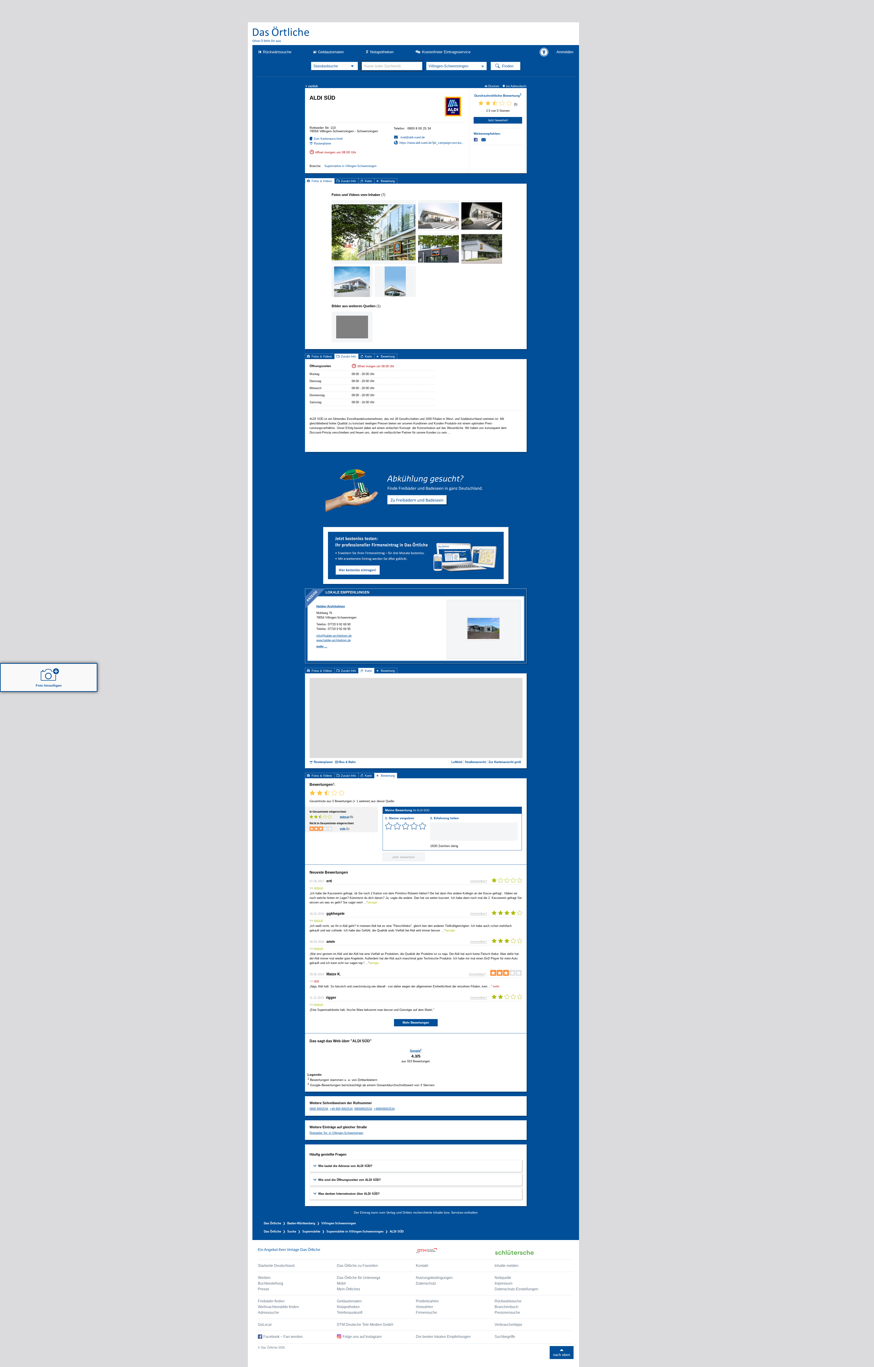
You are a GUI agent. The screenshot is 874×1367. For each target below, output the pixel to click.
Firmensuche (426, 1312)
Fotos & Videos (322, 181)
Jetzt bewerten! (498, 120)
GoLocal (265, 1324)
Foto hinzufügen (49, 685)
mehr (496, 986)
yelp (342, 828)
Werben (264, 1278)
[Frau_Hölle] (352, 327)
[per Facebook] (476, 140)
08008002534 (363, 1109)
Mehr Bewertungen (416, 1022)
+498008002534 (384, 1109)
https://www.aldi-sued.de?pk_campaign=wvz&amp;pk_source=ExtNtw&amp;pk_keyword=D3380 (431, 143)
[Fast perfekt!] (414, 826)
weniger (372, 902)
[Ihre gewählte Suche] (334, 66)
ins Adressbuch (516, 86)
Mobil (341, 1283)
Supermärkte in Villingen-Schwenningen (350, 166)
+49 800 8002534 (341, 1109)
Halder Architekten (330, 606)
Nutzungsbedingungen (434, 1278)
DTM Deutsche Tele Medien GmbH (365, 1324)
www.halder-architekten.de (333, 640)
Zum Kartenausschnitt (328, 138)
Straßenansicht (475, 762)
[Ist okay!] (405, 826)
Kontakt (422, 1266)
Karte (368, 181)
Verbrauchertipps (508, 1324)
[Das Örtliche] (281, 34)
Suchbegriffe (505, 1337)
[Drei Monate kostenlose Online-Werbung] (416, 533)
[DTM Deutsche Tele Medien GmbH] (455, 1252)
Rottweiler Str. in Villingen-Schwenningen (336, 1133)
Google (416, 1050)
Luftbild (456, 762)
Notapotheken (382, 52)
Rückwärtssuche (277, 52)
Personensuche (507, 1312)
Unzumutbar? (478, 881)
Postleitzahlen (427, 1301)
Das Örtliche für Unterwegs (358, 1278)
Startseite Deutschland (276, 1266)
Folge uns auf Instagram (362, 1337)
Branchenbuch (506, 1307)
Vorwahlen (424, 1307)
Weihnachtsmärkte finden (278, 1307)
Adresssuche (268, 1312)
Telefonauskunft (349, 1312)
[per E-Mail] (486, 140)
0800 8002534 (319, 1109)
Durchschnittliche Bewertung (497, 95)
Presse (263, 1289)
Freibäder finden (271, 1301)
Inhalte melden (506, 1266)
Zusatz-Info (348, 181)
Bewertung (388, 181)
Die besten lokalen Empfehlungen (443, 1337)
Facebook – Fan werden (283, 1337)
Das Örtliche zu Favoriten (357, 1266)
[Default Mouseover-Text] (483, 639)
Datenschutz (426, 1283)
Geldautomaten (331, 52)
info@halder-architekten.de (334, 635)
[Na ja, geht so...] (397, 826)
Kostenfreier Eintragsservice (446, 52)
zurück (311, 86)
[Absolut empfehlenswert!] (422, 826)
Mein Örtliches (348, 1289)
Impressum (503, 1283)
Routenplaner (322, 143)
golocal (344, 817)
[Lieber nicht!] (388, 826)
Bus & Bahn (347, 762)
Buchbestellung (270, 1283)
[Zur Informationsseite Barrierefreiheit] (544, 52)
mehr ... (321, 646)
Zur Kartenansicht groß (504, 762)
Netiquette (503, 1278)
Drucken (493, 86)
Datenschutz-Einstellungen (516, 1289)
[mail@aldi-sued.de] (409, 137)
